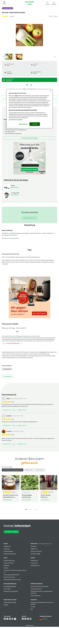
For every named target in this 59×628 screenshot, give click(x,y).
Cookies (6, 605)
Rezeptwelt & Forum (9, 560)
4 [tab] (33, 509)
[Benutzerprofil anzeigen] (4, 398)
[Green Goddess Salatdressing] (29, 482)
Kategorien (7, 549)
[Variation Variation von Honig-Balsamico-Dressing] (11, 482)
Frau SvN (9, 431)
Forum (5, 557)
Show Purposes (23, 124)
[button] (4, 3)
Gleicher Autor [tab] (29, 470)
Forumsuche (34, 563)
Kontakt (33, 606)
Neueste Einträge (35, 553)
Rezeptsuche (7, 546)
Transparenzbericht (36, 589)
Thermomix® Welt (9, 563)
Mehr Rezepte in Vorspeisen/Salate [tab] (12, 470)
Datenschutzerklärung (10, 602)
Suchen (33, 557)
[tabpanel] (29, 493)
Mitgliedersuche (35, 565)
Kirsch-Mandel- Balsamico (46, 496)
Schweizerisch (7, 369)
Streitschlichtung (35, 595)
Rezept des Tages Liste (10, 553)
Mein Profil (41, 543)
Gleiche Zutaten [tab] (39, 470)
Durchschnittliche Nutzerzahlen (39, 586)
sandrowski (27, 499)
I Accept (34, 124)
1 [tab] (26, 509)
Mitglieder (6, 565)
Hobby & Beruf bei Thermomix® (12, 579)
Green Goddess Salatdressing (27, 496)
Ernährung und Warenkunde (11, 574)
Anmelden (33, 546)
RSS (32, 609)
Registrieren (34, 549)
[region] (29, 108)
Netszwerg (8, 499)
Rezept (6, 543)
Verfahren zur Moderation (11, 591)
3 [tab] (30, 509)
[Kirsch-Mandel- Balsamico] (48, 482)
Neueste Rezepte (8, 551)
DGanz (8, 398)
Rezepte (6, 568)
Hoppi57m (46, 499)
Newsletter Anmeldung (11, 531)
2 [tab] (28, 509)
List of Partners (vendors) (16, 119)
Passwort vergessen (36, 551)
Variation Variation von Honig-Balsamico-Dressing (10, 496)
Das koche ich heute (9, 577)
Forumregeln (7, 589)
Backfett (8, 416)
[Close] (50, 91)
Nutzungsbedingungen (10, 586)
